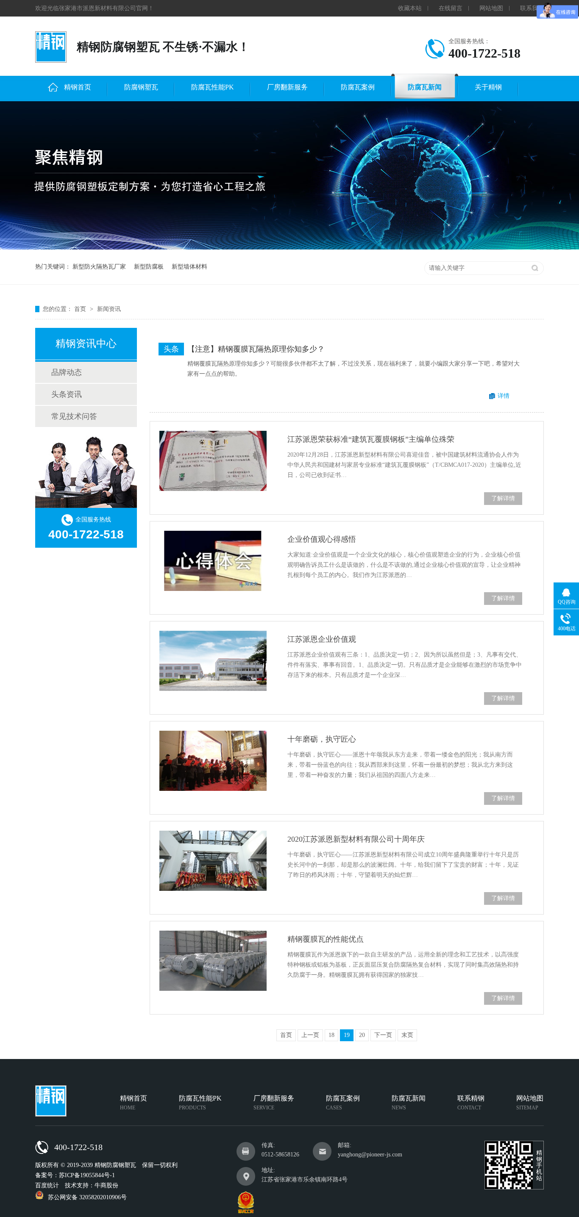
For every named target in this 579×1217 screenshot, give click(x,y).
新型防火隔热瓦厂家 (99, 266)
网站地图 (491, 8)
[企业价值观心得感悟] (213, 561)
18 (331, 1035)
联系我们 (532, 8)
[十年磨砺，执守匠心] (213, 761)
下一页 (383, 1035)
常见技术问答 (74, 416)
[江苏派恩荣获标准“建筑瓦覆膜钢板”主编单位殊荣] (213, 461)
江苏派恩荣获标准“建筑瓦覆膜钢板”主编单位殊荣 (370, 439)
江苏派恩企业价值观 (321, 639)
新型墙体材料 (189, 266)
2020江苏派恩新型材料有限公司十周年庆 (356, 839)
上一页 (310, 1035)
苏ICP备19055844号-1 (87, 1175)
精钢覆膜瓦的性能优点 (325, 939)
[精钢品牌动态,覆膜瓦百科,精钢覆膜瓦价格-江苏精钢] (51, 47)
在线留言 (450, 8)
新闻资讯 (109, 309)
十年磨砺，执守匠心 (321, 739)
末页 (407, 1035)
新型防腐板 (149, 266)
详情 (503, 396)
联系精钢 (470, 1103)
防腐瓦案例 (358, 87)
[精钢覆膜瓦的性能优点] (213, 961)
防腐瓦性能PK (212, 87)
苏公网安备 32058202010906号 (87, 1197)
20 (362, 1035)
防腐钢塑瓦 (141, 87)
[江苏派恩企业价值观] (213, 661)
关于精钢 (488, 87)
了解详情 (503, 498)
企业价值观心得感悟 (321, 539)
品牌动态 (66, 372)
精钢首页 (77, 87)
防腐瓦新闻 (425, 87)
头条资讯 (66, 394)
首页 (81, 309)
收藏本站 (410, 8)
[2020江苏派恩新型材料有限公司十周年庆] (213, 861)
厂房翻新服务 (287, 87)
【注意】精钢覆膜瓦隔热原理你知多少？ (256, 349)
